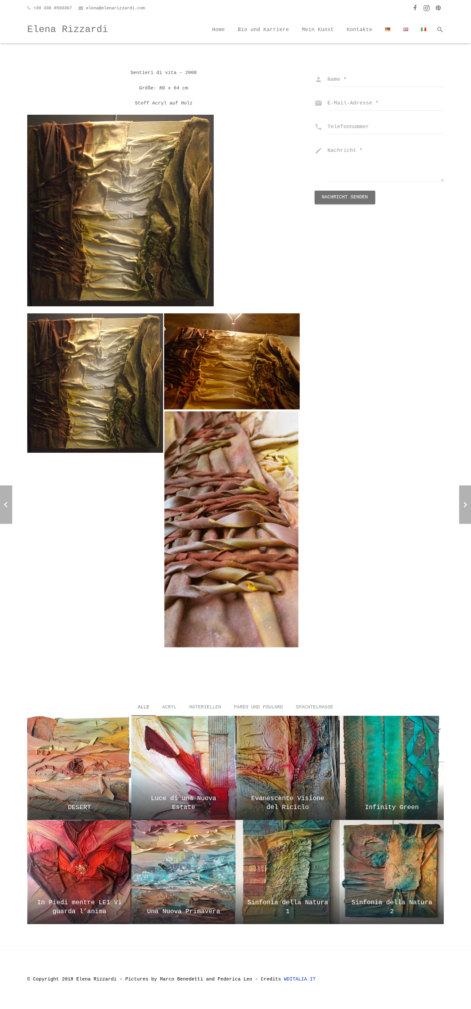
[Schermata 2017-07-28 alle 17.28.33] (232, 361)
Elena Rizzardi (67, 29)
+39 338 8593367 (52, 8)
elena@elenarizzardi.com (115, 8)
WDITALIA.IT (301, 979)
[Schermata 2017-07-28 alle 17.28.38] (232, 529)
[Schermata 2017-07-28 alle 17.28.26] (95, 383)
